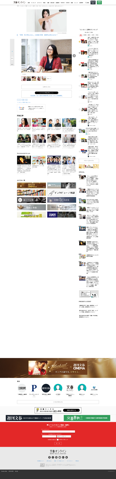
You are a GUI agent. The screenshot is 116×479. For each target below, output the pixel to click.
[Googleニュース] (60, 457)
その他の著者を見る (58, 402)
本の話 (16, 471)
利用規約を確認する (52, 439)
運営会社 (77, 460)
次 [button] (74, 55)
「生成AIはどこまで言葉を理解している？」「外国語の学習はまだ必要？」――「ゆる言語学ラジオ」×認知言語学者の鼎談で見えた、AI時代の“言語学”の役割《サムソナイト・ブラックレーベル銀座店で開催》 (69, 170)
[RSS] (66, 457)
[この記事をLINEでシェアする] (12, 54)
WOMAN (63, 2)
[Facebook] (49, 457)
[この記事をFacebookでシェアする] (12, 46)
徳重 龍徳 (90, 101)
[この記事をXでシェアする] (12, 42)
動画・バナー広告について (59, 460)
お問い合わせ (49, 460)
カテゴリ (39, 2)
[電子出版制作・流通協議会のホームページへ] (42, 465)
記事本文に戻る (46, 86)
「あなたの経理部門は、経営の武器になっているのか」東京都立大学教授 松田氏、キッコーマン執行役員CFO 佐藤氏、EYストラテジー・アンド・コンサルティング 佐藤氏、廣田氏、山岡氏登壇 (54, 170)
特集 (44, 2)
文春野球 (81, 2)
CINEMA (68, 2)
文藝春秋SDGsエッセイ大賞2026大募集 (38, 167)
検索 (88, 2)
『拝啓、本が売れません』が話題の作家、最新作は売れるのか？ (38, 35)
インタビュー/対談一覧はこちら (23, 102)
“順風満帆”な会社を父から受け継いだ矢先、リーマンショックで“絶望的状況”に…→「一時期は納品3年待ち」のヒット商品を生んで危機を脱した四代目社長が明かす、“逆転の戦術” (24, 169)
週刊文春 (52, 2)
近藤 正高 (90, 45)
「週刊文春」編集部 (92, 125)
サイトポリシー (70, 460)
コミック (76, 2)
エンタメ (19, 99)
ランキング (33, 2)
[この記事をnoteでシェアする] (12, 58)
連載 (48, 2)
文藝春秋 (57, 2)
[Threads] (56, 457)
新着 (29, 2)
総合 (92, 32)
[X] (53, 457)
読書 (72, 2)
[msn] (63, 457)
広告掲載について (40, 460)
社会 (26, 99)
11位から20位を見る (89, 160)
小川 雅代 (90, 69)
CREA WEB (11, 471)
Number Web (4, 471)
